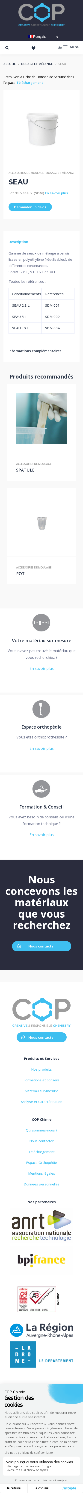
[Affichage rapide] (41, 418)
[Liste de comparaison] (59, 48)
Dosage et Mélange (37, 64)
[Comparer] (51, 418)
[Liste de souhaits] (33, 48)
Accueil (9, 64)
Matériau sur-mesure (41, 1091)
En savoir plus (56, 193)
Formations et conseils (41, 1080)
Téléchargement (29, 82)
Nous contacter (41, 946)
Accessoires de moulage (26, 173)
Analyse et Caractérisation (41, 1101)
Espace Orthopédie (41, 1162)
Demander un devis (30, 207)
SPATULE (25, 470)
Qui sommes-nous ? (41, 1130)
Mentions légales (41, 1173)
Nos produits (41, 1069)
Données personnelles (41, 1184)
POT (20, 573)
